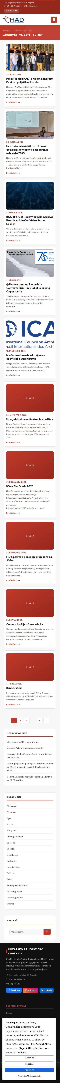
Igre (9, 818)
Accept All (29, 1070)
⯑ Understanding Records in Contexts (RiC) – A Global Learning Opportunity (28, 288)
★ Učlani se (11, 11)
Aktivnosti (12, 806)
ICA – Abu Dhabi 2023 (19, 486)
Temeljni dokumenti (17, 885)
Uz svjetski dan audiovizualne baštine (29, 419)
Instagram (32, 990)
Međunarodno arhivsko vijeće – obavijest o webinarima (25, 357)
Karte (10, 824)
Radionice (12, 861)
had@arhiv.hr (32, 6)
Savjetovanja (13, 867)
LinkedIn (48, 990)
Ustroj (10, 903)
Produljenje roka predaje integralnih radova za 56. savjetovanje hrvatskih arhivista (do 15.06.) (30, 767)
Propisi (10, 848)
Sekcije (10, 873)
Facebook (15, 990)
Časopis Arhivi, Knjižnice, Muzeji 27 (25, 748)
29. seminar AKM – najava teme (23, 742)
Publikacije (12, 855)
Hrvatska (11, 812)
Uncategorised (15, 891)
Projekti (11, 842)
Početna (6, 31)
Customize (29, 1058)
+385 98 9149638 (14, 6)
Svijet (10, 879)
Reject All (29, 1064)
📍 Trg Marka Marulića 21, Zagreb (21, 975)
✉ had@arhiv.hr (13, 983)
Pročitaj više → (13, 102)
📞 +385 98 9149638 (15, 979)
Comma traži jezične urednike (24, 624)
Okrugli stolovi (15, 836)
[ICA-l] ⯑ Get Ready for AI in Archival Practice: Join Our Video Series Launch (30, 220)
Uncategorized (15, 897)
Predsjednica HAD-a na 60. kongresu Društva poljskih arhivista (29, 80)
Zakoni (9, 1013)
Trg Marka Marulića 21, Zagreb (21, 3)
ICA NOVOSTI (14, 688)
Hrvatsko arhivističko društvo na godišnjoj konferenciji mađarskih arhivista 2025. (27, 149)
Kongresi (11, 830)
